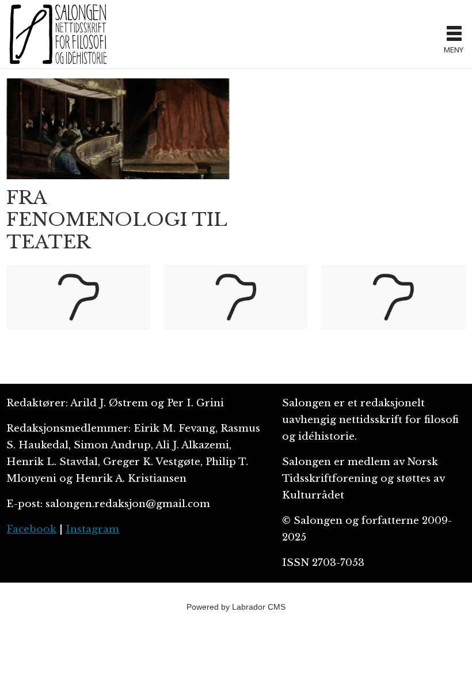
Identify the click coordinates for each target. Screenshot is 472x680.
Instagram (92, 529)
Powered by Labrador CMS (236, 606)
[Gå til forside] (221, 34)
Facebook (31, 529)
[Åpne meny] (454, 34)
